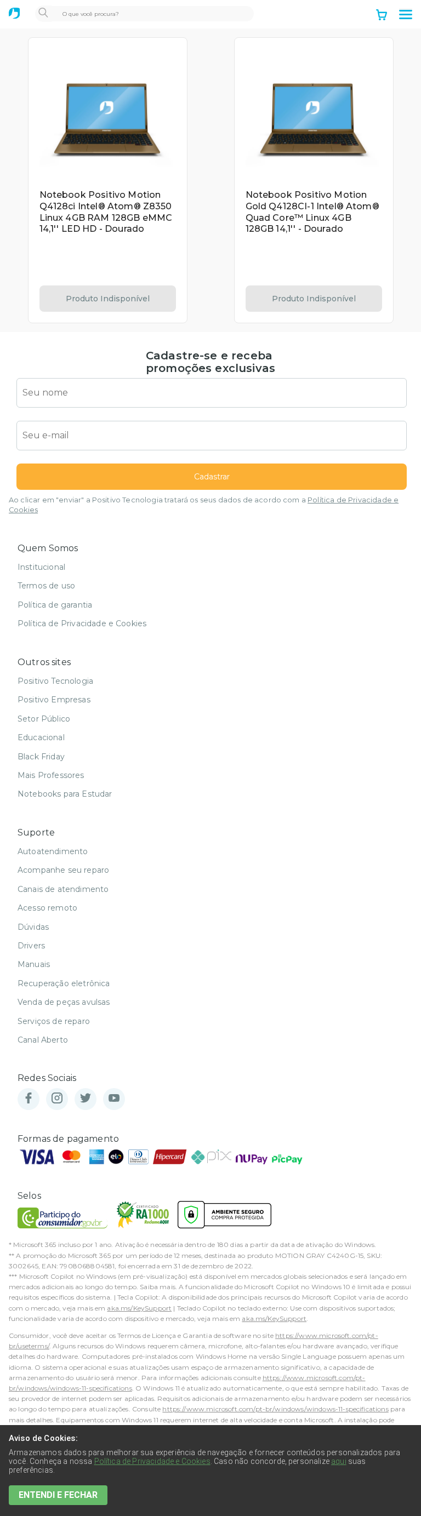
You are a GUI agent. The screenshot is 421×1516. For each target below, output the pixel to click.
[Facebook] (28, 1098)
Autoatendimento (53, 851)
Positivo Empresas (54, 700)
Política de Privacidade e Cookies (82, 623)
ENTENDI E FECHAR (58, 1495)
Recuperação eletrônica (64, 983)
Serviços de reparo (54, 1021)
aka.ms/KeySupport (139, 1308)
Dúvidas (33, 927)
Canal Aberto (43, 1040)
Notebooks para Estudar (65, 794)
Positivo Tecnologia (55, 681)
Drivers (31, 946)
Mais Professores (51, 775)
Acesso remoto (47, 908)
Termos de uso (46, 586)
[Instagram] (57, 1098)
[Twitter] (85, 1098)
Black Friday (41, 757)
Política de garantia (55, 605)
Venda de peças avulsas (64, 1002)
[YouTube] (114, 1098)
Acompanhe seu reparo (63, 870)
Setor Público (44, 719)
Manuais (34, 964)
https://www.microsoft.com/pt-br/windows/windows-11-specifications (275, 1409)
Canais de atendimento (63, 889)
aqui (338, 1461)
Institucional (41, 567)
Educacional (41, 737)
